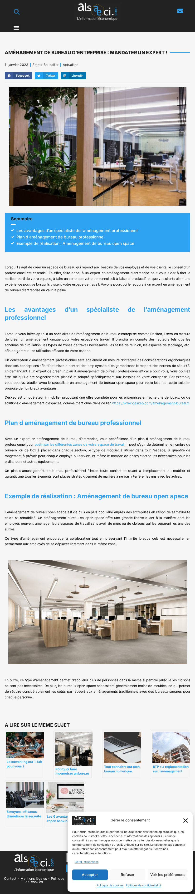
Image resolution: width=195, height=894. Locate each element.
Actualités (70, 65)
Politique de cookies (110, 885)
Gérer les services (86, 862)
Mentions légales (33, 878)
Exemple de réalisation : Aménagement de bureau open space (75, 243)
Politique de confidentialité (143, 885)
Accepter (90, 874)
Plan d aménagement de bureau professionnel (60, 237)
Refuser (127, 874)
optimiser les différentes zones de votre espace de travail (80, 444)
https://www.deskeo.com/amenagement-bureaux (150, 403)
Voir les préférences (167, 874)
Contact (10, 878)
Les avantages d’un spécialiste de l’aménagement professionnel (76, 230)
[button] (185, 820)
